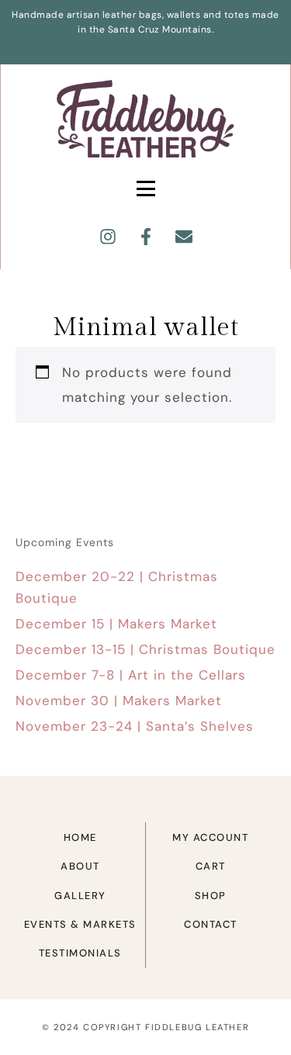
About (80, 866)
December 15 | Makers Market (116, 623)
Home (80, 837)
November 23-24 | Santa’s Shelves (135, 726)
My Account (210, 837)
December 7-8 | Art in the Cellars (131, 674)
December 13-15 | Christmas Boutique (145, 649)
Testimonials (80, 953)
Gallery (80, 895)
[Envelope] (184, 237)
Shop (211, 895)
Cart (211, 866)
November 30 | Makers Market (119, 700)
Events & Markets (80, 924)
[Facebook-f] (146, 237)
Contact (210, 924)
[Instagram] (108, 237)
